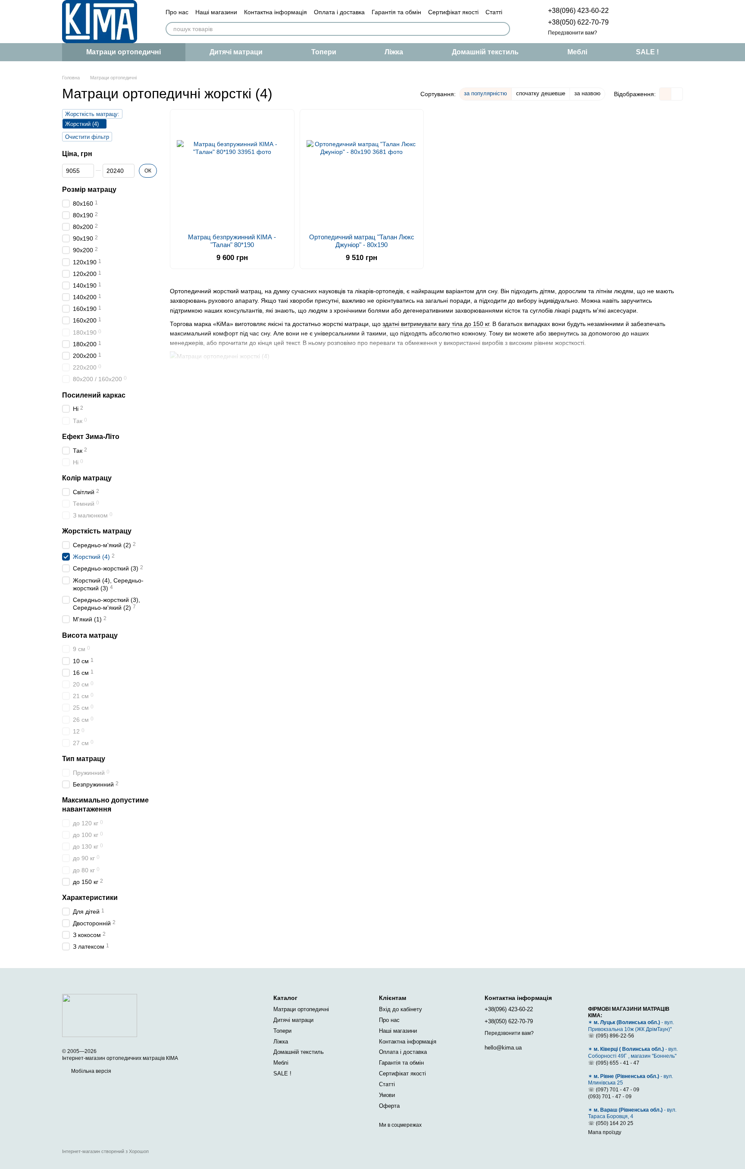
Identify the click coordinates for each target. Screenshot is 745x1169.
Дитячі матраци (236, 52)
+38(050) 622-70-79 (578, 22)
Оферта (389, 1106)
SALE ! (647, 52)
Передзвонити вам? (572, 33)
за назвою (587, 93)
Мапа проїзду (604, 1132)
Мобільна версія (90, 1071)
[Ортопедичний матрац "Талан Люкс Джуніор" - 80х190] (362, 171)
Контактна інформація (275, 12)
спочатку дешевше (540, 93)
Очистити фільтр (87, 137)
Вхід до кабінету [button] (400, 1009)
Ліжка (394, 52)
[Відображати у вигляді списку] (676, 94)
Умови (387, 1095)
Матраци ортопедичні (123, 52)
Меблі (577, 52)
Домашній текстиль (485, 52)
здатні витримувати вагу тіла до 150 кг (435, 323)
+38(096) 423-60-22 (578, 10)
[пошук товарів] (503, 29)
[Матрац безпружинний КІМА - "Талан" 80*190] (232, 171)
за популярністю (485, 93)
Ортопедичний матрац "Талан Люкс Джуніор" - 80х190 (361, 240)
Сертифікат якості (453, 12)
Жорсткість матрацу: (92, 114)
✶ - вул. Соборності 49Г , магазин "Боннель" (633, 1052)
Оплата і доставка (339, 12)
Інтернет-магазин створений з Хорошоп (105, 1151)
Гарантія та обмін (396, 12)
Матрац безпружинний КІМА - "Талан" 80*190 (232, 240)
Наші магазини (216, 12)
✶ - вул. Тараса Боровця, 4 (632, 1113)
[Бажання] (631, 21)
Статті (493, 12)
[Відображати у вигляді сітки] (665, 94)
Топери (323, 52)
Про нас (177, 12)
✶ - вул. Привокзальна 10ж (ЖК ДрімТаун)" (631, 1025)
